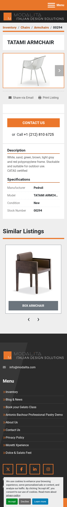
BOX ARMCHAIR (33, 305)
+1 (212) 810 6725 (39, 134)
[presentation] (29, 319)
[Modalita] (33, 355)
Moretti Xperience (17, 445)
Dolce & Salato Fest (18, 453)
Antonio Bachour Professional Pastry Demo (34, 415)
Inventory (12, 392)
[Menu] (51, 5)
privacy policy (13, 495)
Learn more (40, 501)
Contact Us (34, 123)
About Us (12, 422)
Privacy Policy (15, 437)
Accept (12, 501)
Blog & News (14, 399)
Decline (25, 501)
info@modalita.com (22, 367)
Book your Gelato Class (21, 407)
